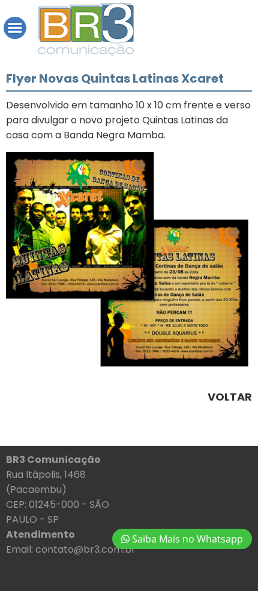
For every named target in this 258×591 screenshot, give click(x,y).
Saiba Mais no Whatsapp (186, 538)
